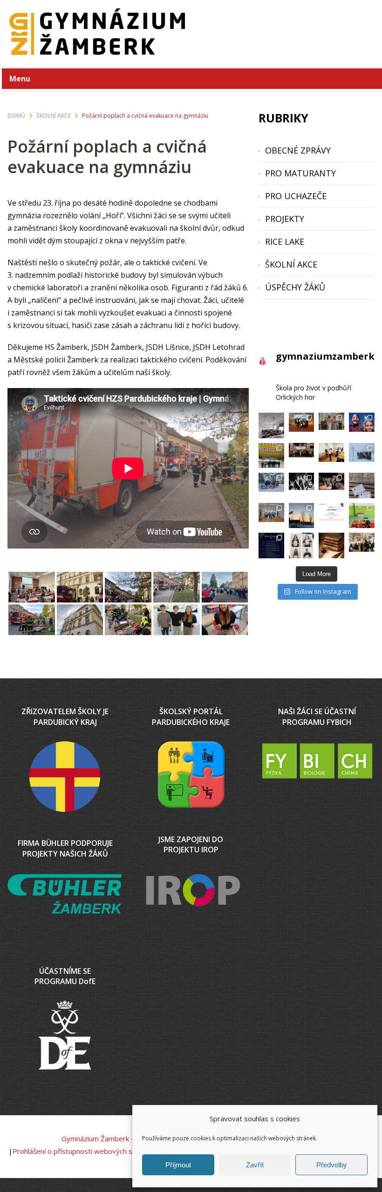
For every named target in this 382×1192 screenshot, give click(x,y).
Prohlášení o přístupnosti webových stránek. (83, 1151)
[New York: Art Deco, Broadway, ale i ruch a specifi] (362, 425)
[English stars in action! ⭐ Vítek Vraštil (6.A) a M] (362, 485)
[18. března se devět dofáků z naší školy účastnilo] (301, 425)
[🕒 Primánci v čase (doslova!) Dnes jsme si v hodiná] (331, 456)
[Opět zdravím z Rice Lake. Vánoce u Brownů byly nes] (301, 516)
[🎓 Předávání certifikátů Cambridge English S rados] (301, 545)
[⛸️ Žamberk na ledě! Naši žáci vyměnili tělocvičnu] (271, 456)
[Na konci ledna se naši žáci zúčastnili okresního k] (331, 545)
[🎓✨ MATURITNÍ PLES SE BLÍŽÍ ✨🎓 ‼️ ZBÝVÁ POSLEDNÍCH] (271, 545)
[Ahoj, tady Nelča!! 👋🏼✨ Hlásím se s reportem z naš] (362, 456)
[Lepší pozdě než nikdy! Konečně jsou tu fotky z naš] (331, 425)
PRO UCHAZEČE (296, 195)
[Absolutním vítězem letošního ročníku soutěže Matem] (271, 425)
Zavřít (255, 1165)
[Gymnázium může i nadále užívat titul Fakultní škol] (331, 516)
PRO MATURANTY (300, 173)
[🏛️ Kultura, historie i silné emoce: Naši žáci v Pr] (301, 456)
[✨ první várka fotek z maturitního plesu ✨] (331, 485)
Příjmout (178, 1165)
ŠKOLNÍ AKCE (291, 264)
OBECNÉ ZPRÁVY (298, 150)
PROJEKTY (284, 218)
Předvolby (331, 1165)
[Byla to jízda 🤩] (301, 485)
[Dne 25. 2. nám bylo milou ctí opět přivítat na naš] (271, 516)
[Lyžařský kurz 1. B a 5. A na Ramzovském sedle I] (271, 485)
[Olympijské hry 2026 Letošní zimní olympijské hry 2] (362, 516)
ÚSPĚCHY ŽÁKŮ (295, 287)
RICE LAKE (284, 241)
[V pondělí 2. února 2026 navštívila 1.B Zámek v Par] (362, 545)
